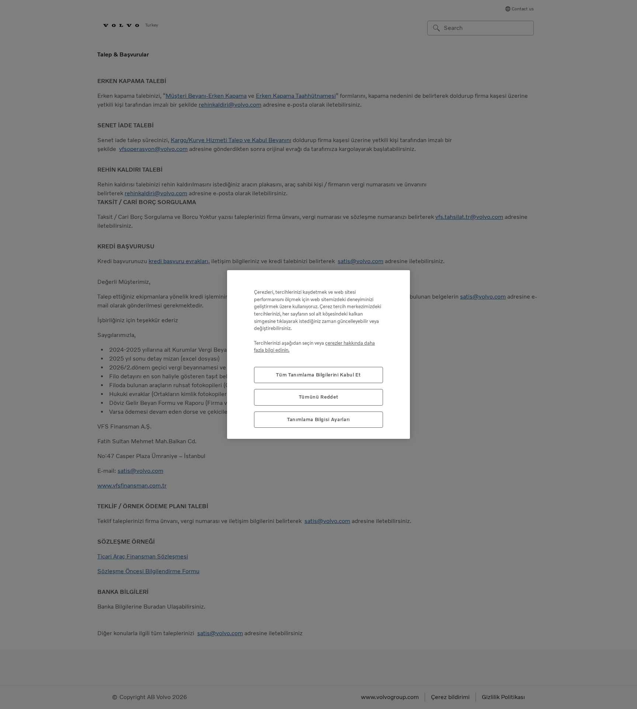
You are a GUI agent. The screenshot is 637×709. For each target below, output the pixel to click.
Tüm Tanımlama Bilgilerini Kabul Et (318, 375)
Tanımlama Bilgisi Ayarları (318, 419)
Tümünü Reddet (318, 397)
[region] (318, 354)
